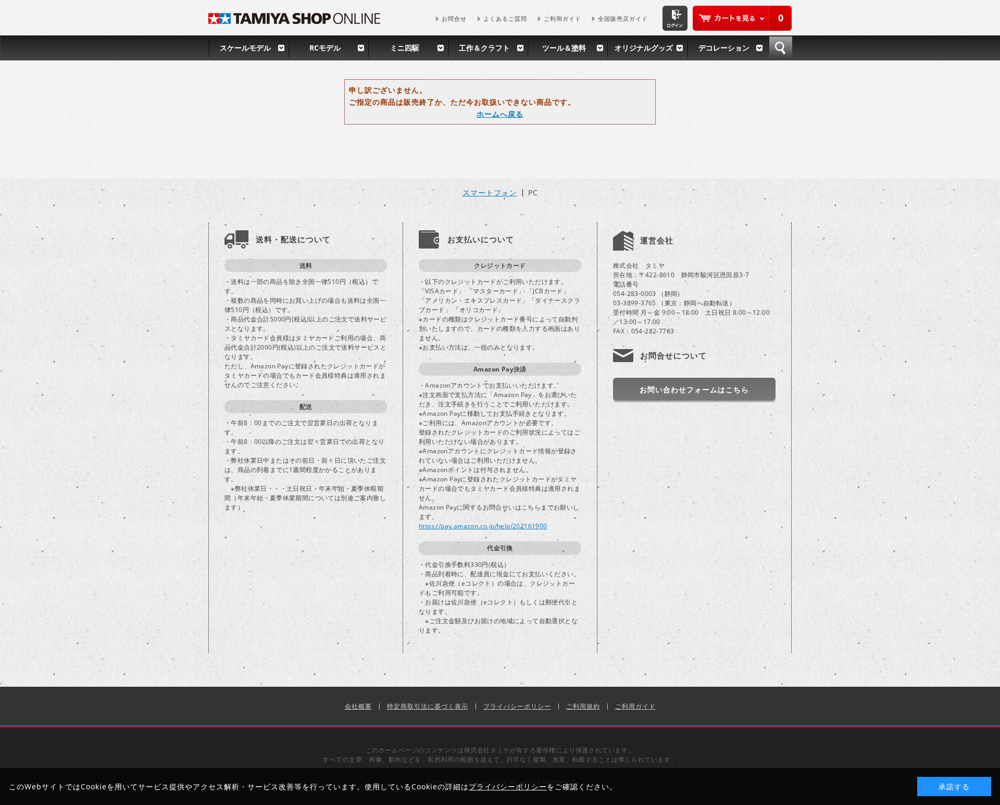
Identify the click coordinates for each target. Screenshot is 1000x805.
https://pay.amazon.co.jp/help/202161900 (483, 526)
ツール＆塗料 (564, 48)
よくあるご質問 (505, 18)
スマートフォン (490, 192)
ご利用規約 (583, 706)
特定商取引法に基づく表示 (427, 706)
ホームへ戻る (500, 114)
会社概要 (358, 706)
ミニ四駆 (404, 48)
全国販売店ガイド (623, 18)
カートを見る (742, 18)
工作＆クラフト (484, 48)
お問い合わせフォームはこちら (694, 389)
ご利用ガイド (562, 18)
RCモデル (325, 48)
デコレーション (723, 48)
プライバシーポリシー (517, 706)
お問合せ (454, 18)
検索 (780, 47)
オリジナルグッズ (644, 48)
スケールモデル (245, 48)
